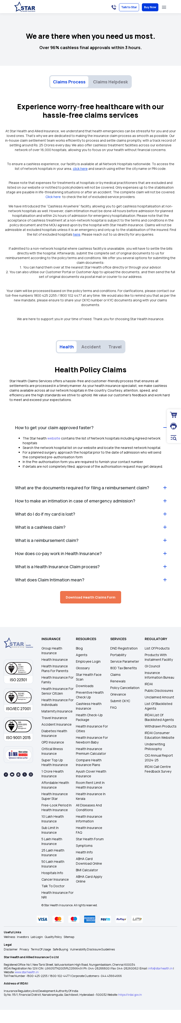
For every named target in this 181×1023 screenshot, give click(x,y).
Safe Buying (60, 949)
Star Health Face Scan (89, 676)
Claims (115, 674)
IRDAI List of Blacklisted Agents (159, 717)
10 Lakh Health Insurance (52, 818)
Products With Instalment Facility (159, 657)
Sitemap (69, 937)
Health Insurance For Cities (92, 728)
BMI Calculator (87, 870)
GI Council (152, 666)
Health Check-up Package (89, 717)
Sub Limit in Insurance (50, 830)
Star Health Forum (90, 839)
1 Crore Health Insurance (52, 773)
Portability (118, 655)
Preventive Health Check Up (90, 694)
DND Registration (124, 648)
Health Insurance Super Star (54, 796)
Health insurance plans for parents (54, 668)
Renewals (118, 681)
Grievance (118, 694)
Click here (53, 196)
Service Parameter (124, 661)
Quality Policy (53, 937)
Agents (81, 655)
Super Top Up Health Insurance (54, 762)
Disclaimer (11, 949)
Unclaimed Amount (159, 697)
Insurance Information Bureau (159, 675)
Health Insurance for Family (57, 679)
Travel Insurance (54, 718)
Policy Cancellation (125, 687)
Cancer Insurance (55, 879)
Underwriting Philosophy (155, 746)
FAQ (113, 707)
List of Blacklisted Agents (158, 706)
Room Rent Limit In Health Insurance (90, 785)
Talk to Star (129, 7)
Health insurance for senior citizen (57, 691)
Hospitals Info (52, 873)
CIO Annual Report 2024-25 (159, 757)
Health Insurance (54, 659)
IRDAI (149, 684)
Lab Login (37, 937)
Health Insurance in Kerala (91, 796)
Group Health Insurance (51, 650)
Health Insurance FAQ (89, 830)
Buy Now (150, 7)
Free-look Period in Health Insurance (56, 807)
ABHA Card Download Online (89, 861)
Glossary (83, 668)
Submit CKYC (120, 701)
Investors (23, 937)
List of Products (157, 648)
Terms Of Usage (41, 949)
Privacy (24, 949)
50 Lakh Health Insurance (52, 863)
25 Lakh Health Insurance (52, 852)
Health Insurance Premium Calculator (91, 751)
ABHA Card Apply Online (89, 878)
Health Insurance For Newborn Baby (92, 739)
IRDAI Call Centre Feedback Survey (158, 769)
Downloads (85, 686)
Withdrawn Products (161, 726)
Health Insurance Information (89, 818)
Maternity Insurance (57, 711)
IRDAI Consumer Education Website (159, 735)
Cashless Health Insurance (89, 706)
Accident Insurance (56, 724)
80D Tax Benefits (123, 668)
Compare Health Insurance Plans (89, 762)
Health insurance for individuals (57, 702)
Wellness (9, 937)
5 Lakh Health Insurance (51, 841)
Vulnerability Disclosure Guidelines (92, 949)
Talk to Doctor (53, 886)
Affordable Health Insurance (55, 785)
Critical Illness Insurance (52, 751)
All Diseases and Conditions (89, 807)
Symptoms (84, 845)
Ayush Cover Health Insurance (91, 773)
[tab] (69, 81)
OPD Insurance (52, 742)
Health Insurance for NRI (57, 894)
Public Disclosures (159, 690)
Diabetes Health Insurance (54, 733)
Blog (79, 648)
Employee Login (88, 661)
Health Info (84, 852)
